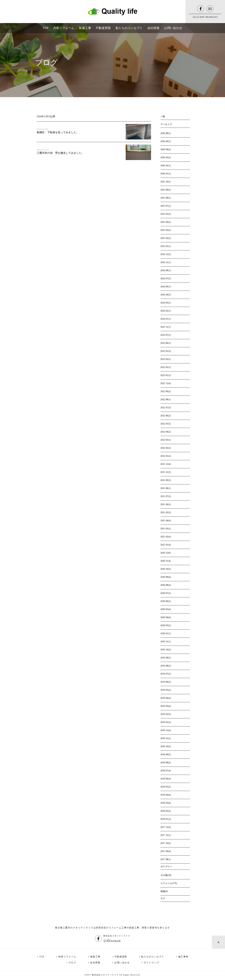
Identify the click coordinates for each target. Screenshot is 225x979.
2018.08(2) (165, 762)
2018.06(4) (165, 778)
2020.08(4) (165, 585)
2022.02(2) (165, 448)
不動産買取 (120, 956)
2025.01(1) (165, 246)
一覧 (162, 116)
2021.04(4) (165, 520)
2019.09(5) (165, 657)
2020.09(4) (165, 577)
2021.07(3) (165, 496)
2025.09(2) (165, 190)
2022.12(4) (165, 383)
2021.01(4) (165, 545)
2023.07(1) (165, 335)
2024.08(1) (165, 270)
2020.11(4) (165, 561)
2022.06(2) (165, 415)
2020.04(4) (165, 617)
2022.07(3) (165, 407)
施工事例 (183, 956)
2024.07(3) (165, 278)
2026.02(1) (165, 165)
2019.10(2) (165, 649)
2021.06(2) (165, 504)
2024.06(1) (165, 286)
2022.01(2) (165, 456)
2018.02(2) (165, 811)
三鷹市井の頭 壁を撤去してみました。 (60, 152)
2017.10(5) (165, 843)
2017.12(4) (165, 827)
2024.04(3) (165, 294)
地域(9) (164, 891)
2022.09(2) (165, 391)
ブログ (72, 962)
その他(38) (165, 875)
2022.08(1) (165, 399)
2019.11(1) (165, 641)
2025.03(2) (165, 230)
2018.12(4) (165, 730)
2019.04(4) (165, 698)
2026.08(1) (165, 133)
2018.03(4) (165, 803)
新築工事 (95, 956)
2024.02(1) (165, 311)
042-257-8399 (198, 17)
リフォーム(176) (168, 883)
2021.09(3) (165, 480)
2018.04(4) (165, 795)
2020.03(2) (165, 625)
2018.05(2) (165, 787)
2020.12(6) (165, 553)
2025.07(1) (165, 206)
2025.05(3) (165, 214)
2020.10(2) (165, 569)
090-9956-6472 (212, 17)
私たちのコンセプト (152, 956)
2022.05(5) (165, 423)
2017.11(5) (165, 835)
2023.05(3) (165, 351)
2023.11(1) (165, 327)
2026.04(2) (165, 149)
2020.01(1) (165, 633)
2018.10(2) (165, 746)
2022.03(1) (165, 440)
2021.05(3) (165, 512)
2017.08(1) (165, 859)
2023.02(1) (165, 367)
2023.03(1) (165, 359)
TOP (41, 956)
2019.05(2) (165, 690)
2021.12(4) (165, 464)
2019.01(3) (165, 722)
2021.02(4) (165, 536)
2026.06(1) (165, 141)
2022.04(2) (165, 432)
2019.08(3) (165, 666)
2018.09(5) (165, 754)
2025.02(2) (165, 238)
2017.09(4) (165, 851)
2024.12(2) (165, 254)
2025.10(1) (165, 181)
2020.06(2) (165, 601)
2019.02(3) (165, 714)
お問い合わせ (122, 962)
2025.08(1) (165, 198)
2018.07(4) (165, 770)
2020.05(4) (165, 609)
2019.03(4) (165, 706)
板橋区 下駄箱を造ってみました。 (58, 132)
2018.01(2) (165, 819)
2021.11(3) (165, 472)
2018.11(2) (165, 738)
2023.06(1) (165, 343)
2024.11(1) (165, 262)
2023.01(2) (165, 375)
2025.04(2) (165, 222)
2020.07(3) (165, 593)
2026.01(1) (165, 173)
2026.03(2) (165, 157)
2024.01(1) (165, 319)
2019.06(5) (165, 682)
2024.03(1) (165, 302)
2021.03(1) (165, 528)
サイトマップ (151, 962)
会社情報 (95, 962)
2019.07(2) (165, 674)
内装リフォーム (67, 956)
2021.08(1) (165, 488)
